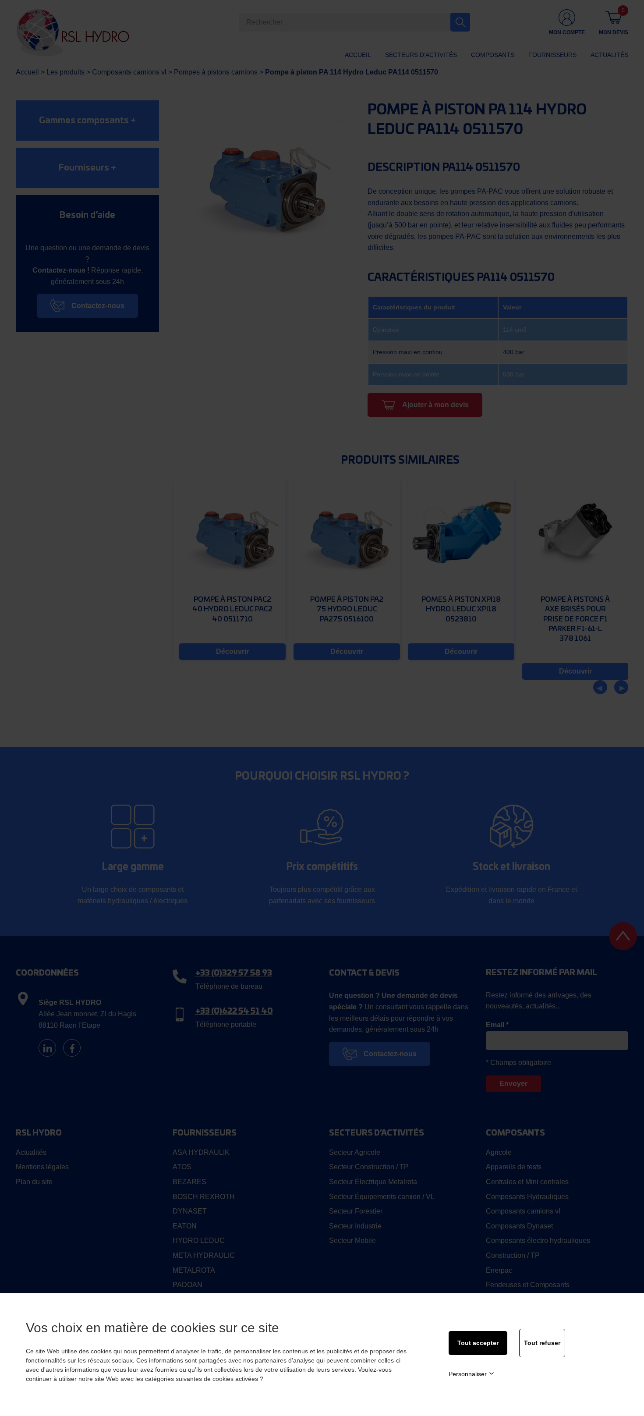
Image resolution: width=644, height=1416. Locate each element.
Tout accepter (478, 1342)
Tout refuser (542, 1342)
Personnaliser (468, 1373)
